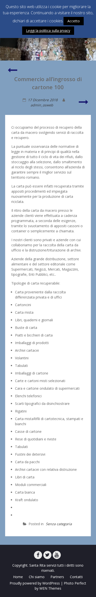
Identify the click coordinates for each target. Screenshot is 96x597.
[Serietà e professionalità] (83, 104)
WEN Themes (50, 588)
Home (18, 576)
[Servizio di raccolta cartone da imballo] (12, 72)
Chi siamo (37, 576)
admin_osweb (42, 105)
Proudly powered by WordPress (35, 583)
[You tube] (57, 555)
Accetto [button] (73, 21)
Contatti (76, 576)
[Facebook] (38, 555)
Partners (57, 576)
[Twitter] (47, 555)
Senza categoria (59, 524)
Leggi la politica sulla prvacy (48, 30)
